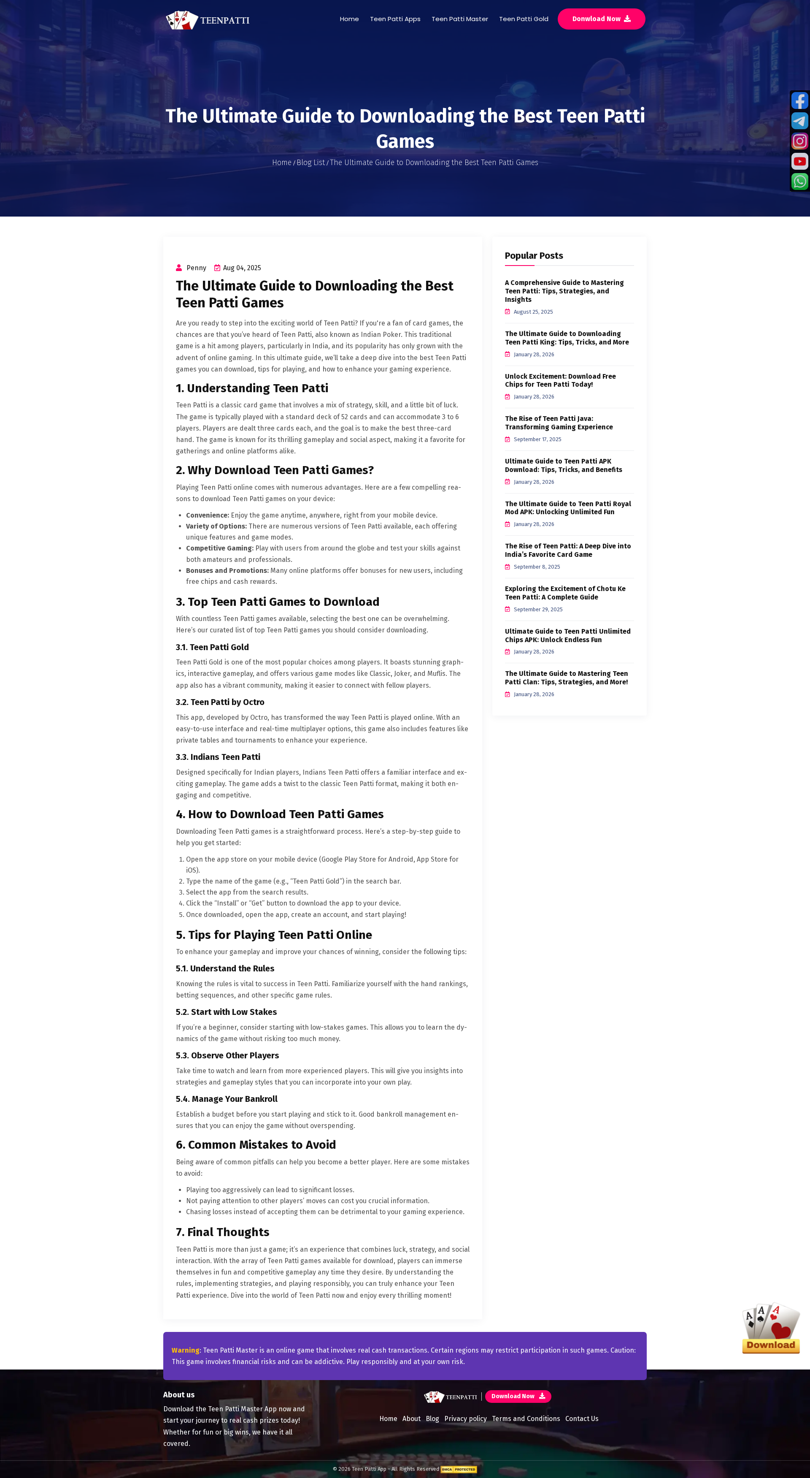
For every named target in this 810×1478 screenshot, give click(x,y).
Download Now (513, 1396)
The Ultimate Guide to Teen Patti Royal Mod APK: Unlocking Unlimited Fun (568, 508)
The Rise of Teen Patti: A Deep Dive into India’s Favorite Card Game (568, 550)
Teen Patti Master (460, 18)
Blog (432, 1419)
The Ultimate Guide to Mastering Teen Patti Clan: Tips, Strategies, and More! (566, 678)
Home (349, 18)
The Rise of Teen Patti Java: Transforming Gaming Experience (559, 423)
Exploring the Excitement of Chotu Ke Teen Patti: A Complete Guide (565, 593)
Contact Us (582, 1419)
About (411, 1419)
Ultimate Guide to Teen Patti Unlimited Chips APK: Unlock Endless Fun (568, 635)
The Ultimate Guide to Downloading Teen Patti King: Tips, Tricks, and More (567, 338)
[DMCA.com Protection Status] (458, 1469)
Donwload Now (597, 19)
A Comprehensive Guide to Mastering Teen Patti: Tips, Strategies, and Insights (564, 291)
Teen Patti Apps (395, 18)
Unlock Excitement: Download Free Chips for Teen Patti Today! (560, 380)
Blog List (311, 162)
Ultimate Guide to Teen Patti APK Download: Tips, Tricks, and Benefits (563, 465)
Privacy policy (465, 1419)
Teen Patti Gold (523, 18)
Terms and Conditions (526, 1419)
